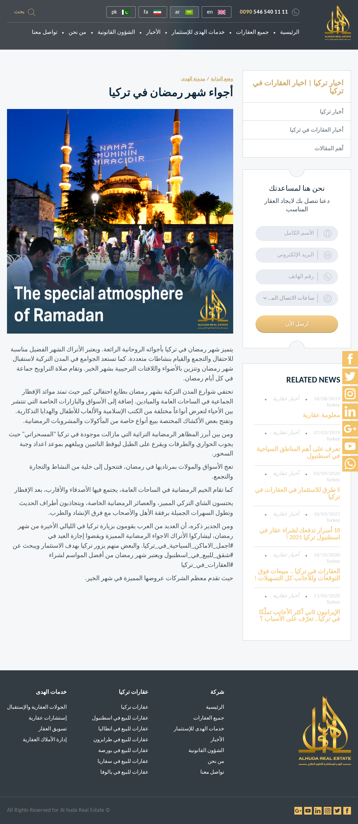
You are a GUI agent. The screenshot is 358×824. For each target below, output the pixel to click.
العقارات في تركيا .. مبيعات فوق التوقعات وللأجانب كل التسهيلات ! (297, 575)
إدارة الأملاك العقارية (45, 740)
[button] (297, 298)
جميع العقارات (252, 32)
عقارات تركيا (135, 707)
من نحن (77, 32)
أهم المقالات (329, 149)
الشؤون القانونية (116, 32)
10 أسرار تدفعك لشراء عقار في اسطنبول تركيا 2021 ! (299, 534)
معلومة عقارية (321, 415)
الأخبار (153, 32)
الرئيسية (289, 32)
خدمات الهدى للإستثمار (198, 32)
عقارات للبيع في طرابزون (121, 740)
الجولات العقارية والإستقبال (37, 707)
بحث (19, 12)
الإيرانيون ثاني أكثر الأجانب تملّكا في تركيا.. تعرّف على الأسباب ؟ (299, 616)
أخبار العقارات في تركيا (316, 130)
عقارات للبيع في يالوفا (124, 772)
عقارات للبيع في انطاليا (123, 729)
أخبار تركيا (331, 112)
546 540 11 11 (264, 12)
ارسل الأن (296, 324)
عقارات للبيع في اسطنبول (120, 718)
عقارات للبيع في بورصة (123, 750)
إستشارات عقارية (48, 718)
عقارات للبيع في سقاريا (123, 761)
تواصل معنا (44, 32)
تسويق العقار (52, 729)
